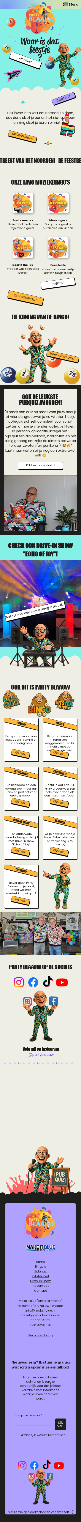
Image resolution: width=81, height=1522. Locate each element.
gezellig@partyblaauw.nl (40, 1315)
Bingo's (40, 1266)
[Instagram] (18, 982)
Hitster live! (40, 1276)
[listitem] (21, 740)
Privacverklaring (41, 1335)
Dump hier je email (29, 1415)
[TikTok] (47, 982)
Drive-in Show (40, 1281)
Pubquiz (41, 1271)
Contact (40, 1290)
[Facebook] (33, 982)
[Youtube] (62, 982)
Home (40, 1262)
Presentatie (40, 1286)
